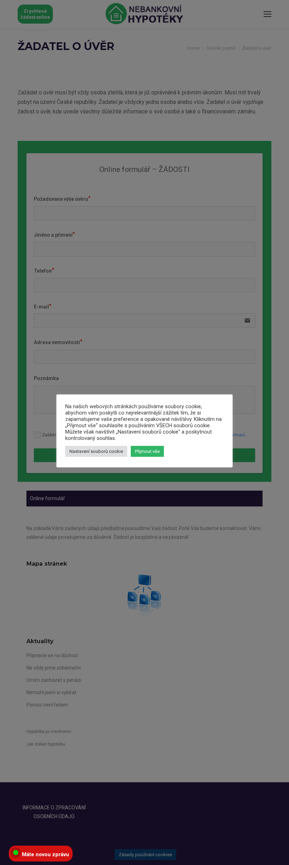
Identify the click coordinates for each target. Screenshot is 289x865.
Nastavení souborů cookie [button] (96, 451)
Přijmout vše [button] (147, 451)
